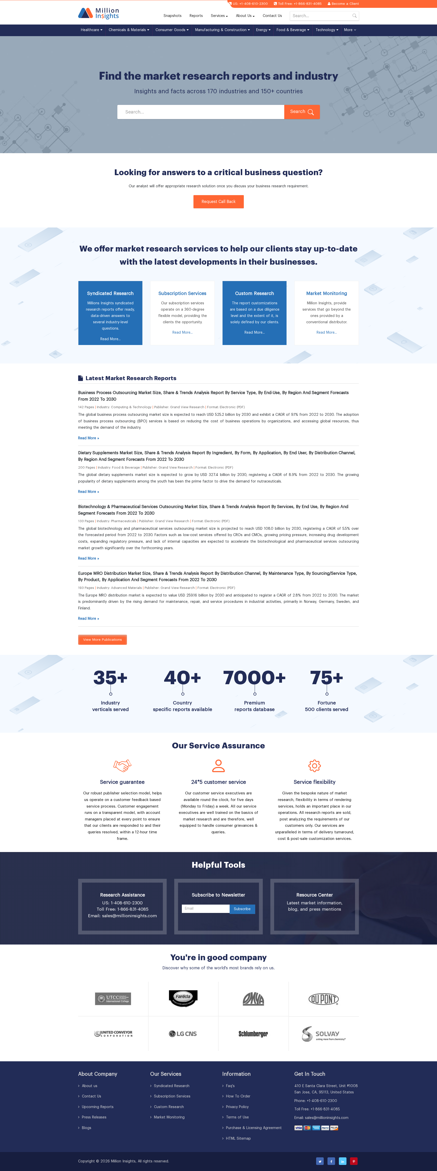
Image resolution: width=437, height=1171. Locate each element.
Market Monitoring (169, 1117)
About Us (244, 16)
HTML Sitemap (238, 1138)
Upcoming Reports (97, 1107)
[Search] (354, 16)
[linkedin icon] (342, 1161)
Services (218, 16)
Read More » (88, 438)
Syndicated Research (171, 1086)
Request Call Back (219, 202)
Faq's (230, 1086)
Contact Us (272, 16)
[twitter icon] (320, 1161)
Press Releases (93, 1117)
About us (89, 1086)
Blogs (86, 1128)
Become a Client (345, 3)
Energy (262, 30)
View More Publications (102, 639)
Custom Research (168, 1107)
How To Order (237, 1096)
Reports (198, 16)
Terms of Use (237, 1117)
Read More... (110, 339)
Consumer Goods (171, 30)
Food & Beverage (292, 30)
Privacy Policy (237, 1107)
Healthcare (90, 30)
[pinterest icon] (354, 1161)
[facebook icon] (331, 1161)
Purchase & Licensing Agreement (253, 1128)
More (349, 30)
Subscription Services (171, 1096)
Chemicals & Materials (128, 30)
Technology (326, 30)
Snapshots (173, 16)
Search (298, 111)
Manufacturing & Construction (221, 30)
